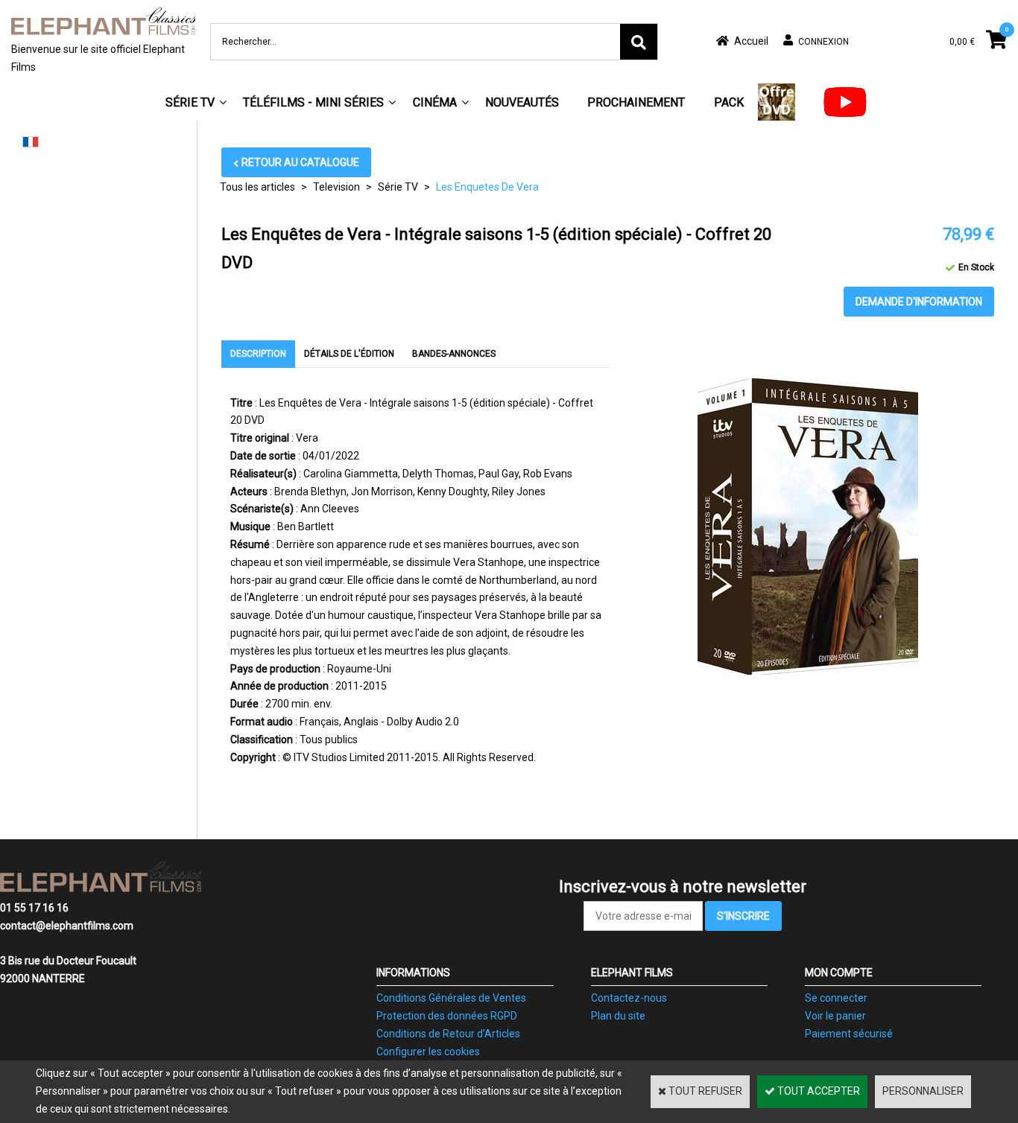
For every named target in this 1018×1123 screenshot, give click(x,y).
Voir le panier (835, 1016)
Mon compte (839, 973)
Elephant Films (632, 973)
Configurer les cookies (428, 1051)
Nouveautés (522, 102)
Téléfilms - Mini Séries (313, 102)
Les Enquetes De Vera (487, 187)
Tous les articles (257, 187)
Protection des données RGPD (446, 1016)
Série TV (190, 102)
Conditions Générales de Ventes (451, 998)
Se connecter (836, 998)
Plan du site (618, 1016)
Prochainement (636, 102)
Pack (729, 102)
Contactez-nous (629, 998)
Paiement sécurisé (849, 1034)
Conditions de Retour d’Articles (448, 1034)
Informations (413, 973)
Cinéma (435, 102)
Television (336, 187)
